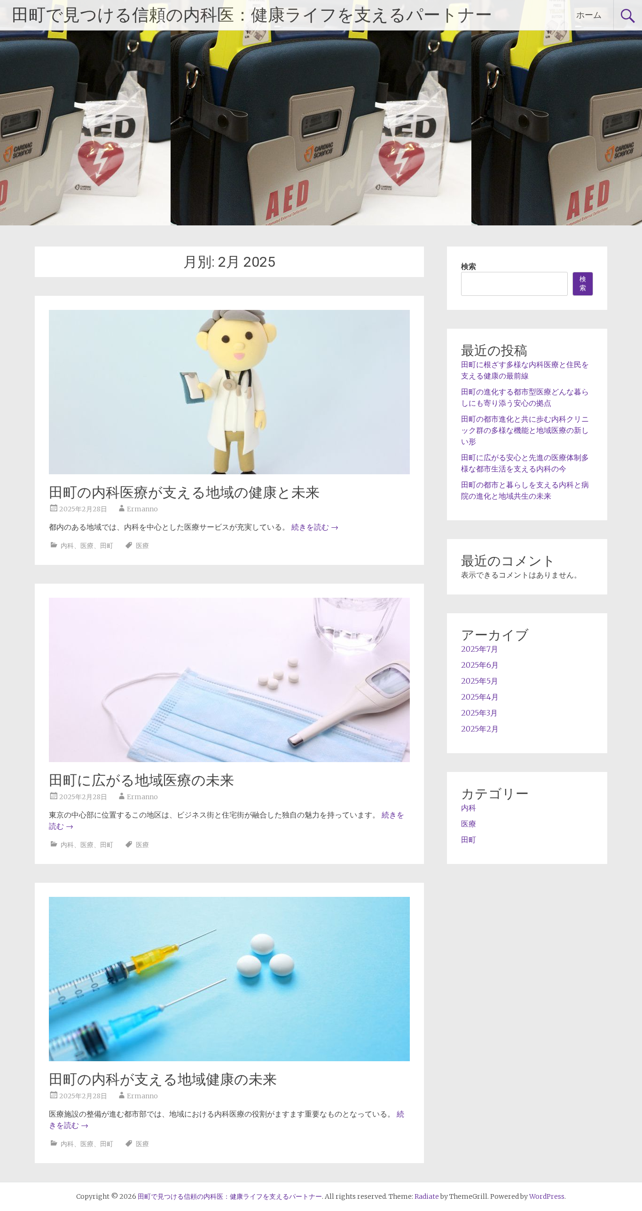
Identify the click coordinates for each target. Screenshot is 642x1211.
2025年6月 (480, 665)
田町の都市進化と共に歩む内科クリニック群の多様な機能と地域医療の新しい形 (525, 430)
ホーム (589, 15)
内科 (67, 545)
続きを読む (314, 527)
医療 (87, 545)
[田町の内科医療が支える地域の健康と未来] (229, 471)
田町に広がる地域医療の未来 (141, 780)
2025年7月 (479, 649)
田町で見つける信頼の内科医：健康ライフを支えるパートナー (252, 15)
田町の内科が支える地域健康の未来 (163, 1079)
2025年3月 (479, 712)
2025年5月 (479, 681)
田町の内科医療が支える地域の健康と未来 (184, 492)
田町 (106, 545)
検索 (468, 266)
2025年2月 (480, 728)
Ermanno (142, 509)
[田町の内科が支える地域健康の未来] (229, 1058)
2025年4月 (480, 697)
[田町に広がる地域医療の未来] (229, 759)
